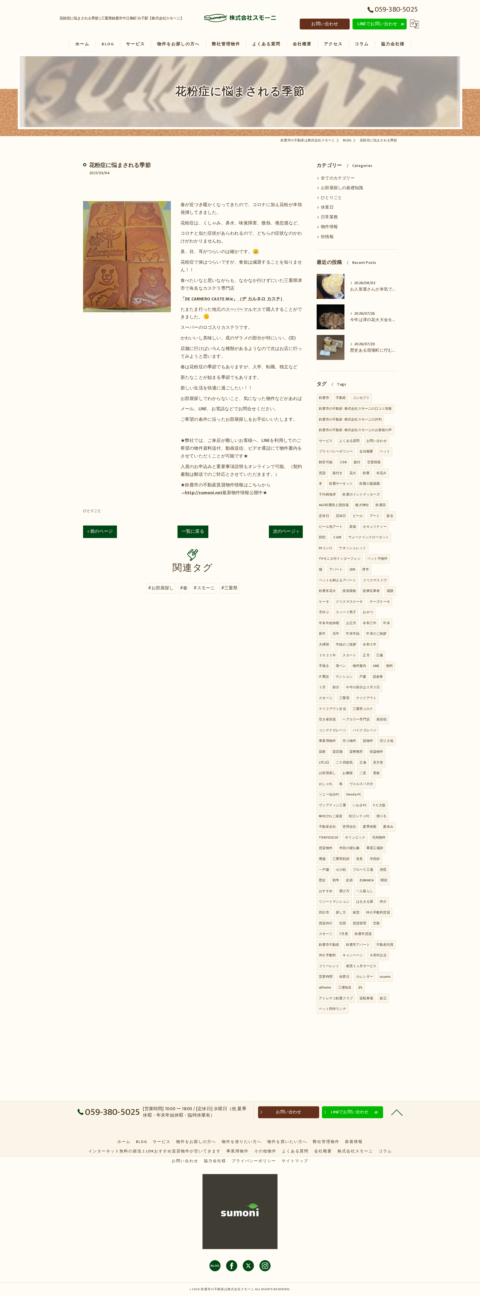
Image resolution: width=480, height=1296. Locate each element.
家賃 (356, 912)
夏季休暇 (369, 826)
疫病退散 (349, 591)
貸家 (322, 751)
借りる (381, 816)
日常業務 (329, 217)
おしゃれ (325, 784)
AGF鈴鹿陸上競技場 (334, 505)
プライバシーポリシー (336, 451)
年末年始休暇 (329, 623)
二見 (362, 773)
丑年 (335, 633)
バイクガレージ (364, 730)
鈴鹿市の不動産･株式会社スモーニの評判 (350, 419)
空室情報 (374, 462)
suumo (385, 976)
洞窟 (383, 869)
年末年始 (352, 633)
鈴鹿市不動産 (329, 944)
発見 (359, 859)
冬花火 (381, 473)
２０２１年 (327, 655)
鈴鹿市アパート (358, 944)
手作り (324, 612)
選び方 (344, 891)
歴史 (322, 880)
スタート (349, 655)
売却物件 (379, 837)
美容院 (381, 719)
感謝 (390, 591)
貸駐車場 (366, 998)
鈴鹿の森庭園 (369, 483)
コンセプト (361, 398)
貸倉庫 (378, 676)
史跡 (349, 880)
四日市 (324, 912)
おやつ (368, 612)
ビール (358, 516)
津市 (365, 569)
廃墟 (322, 859)
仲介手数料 (327, 955)
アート (375, 516)
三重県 (344, 698)
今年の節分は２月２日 (363, 687)
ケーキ (324, 601)
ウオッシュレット (352, 548)
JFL (360, 987)
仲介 (383, 901)
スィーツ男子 (346, 612)
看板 (376, 773)
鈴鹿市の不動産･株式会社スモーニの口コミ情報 (355, 408)
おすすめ (325, 891)
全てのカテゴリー (338, 178)
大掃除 (324, 644)
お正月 (351, 623)
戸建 (362, 676)
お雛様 (347, 773)
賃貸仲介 (325, 923)
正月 (366, 655)
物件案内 (359, 666)
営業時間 (325, 976)
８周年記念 (378, 955)
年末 (386, 623)
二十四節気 (344, 762)
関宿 (384, 880)
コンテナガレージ (332, 730)
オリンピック (355, 837)
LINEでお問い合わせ (377, 23)
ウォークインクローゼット (368, 537)
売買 (342, 923)
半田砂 (375, 859)
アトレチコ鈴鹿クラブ (336, 998)
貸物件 (368, 741)
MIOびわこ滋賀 (330, 816)
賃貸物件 (325, 848)
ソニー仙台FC (329, 794)
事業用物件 (327, 741)
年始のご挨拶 (346, 644)
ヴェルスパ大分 (361, 784)
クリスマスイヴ (375, 580)
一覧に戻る (193, 531)
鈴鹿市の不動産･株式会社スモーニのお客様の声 (355, 430)
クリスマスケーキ (349, 601)
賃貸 (322, 473)
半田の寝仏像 (349, 848)
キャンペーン (352, 955)
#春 (184, 588)
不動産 (341, 398)
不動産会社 (327, 826)
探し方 (341, 912)
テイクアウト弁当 (332, 709)
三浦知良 (345, 987)
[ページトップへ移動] (396, 1112)
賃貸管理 (359, 923)
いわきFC (360, 805)
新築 (352, 526)
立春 (362, 762)
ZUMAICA (366, 880)
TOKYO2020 (328, 837)
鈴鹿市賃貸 (363, 934)
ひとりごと (92, 511)
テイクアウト (366, 698)
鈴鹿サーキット (341, 483)
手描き (324, 666)
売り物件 (349, 741)
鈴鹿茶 (381, 505)
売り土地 (386, 741)
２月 (322, 687)
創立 (383, 998)
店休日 (341, 516)
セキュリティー (374, 526)
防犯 (322, 537)
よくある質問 (349, 441)
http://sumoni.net (203, 492)
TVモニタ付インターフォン (340, 558)
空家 (376, 923)
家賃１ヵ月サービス (361, 966)
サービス (325, 441)
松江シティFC (359, 816)
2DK (352, 569)
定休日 (324, 516)
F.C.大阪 (379, 805)
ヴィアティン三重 (332, 805)
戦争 (335, 880)
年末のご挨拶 (376, 633)
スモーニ (325, 698)
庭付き (337, 473)
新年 (322, 633)
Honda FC (353, 794)
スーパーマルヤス (244, 309)
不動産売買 (384, 944)
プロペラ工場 (363, 869)
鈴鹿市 (324, 398)
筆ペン (341, 666)
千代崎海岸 (327, 494)
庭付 (357, 462)
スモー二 (325, 934)
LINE (376, 666)
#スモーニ (204, 588)
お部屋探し (327, 773)
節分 (335, 687)
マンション (344, 676)
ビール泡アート (330, 526)
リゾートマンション (334, 901)
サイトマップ (295, 1161)
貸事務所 (356, 751)
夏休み (388, 826)
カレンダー (364, 976)
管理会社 (349, 826)
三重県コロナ (363, 709)
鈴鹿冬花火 (327, 591)
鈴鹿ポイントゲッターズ (361, 494)
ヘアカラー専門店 (356, 719)
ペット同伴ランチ (332, 1009)
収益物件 (376, 751)
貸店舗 (337, 751)
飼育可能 (325, 462)
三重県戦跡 (340, 859)
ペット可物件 (377, 558)
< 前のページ (100, 531)
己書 (379, 655)
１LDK (337, 537)
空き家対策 (327, 719)
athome (325, 987)
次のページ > (286, 531)
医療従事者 (371, 591)
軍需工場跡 (374, 848)
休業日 (327, 207)
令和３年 (369, 644)
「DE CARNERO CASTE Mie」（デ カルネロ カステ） (233, 298)
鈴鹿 (366, 473)
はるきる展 (364, 901)
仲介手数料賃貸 (378, 912)
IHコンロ (325, 548)
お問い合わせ (324, 23)
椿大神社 (362, 505)
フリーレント (329, 966)
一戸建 (324, 869)
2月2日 (324, 762)
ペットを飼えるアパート (337, 580)
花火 (352, 473)
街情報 (327, 237)
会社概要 (366, 451)
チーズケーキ (380, 601)
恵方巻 (378, 762)
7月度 (343, 934)
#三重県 (229, 588)
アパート (336, 569)
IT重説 (324, 676)
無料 (389, 666)
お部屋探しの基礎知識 (342, 188)
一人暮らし (364, 891)
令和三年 (369, 623)
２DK (343, 462)
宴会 (389, 516)
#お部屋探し (161, 588)
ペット (385, 451)
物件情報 (329, 227)
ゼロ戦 (341, 869)
